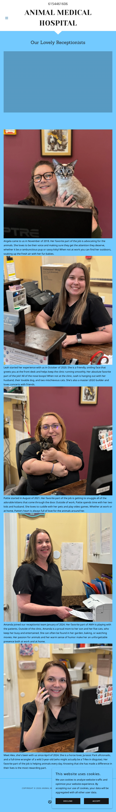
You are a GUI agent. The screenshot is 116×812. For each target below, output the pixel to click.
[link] (58, 24)
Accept (96, 801)
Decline (67, 801)
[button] (12, 18)
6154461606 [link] (58, 3)
